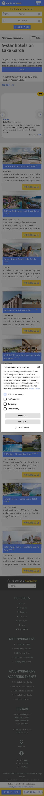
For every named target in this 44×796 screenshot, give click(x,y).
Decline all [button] (23, 422)
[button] (22, 427)
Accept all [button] (23, 416)
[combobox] (38, 367)
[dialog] (22, 398)
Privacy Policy (34, 389)
